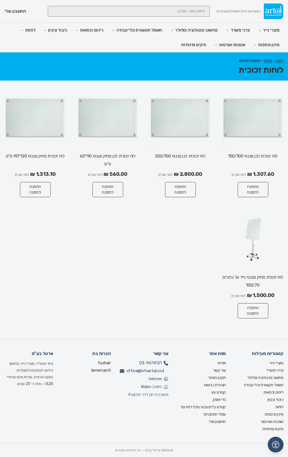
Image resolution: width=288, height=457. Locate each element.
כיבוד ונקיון (57, 30)
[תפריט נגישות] (276, 444)
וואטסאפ (155, 378)
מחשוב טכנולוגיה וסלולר (196, 30)
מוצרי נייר (271, 30)
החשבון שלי (217, 421)
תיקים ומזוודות (193, 44)
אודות (221, 363)
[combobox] (129, 11)
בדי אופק (219, 399)
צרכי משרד (240, 30)
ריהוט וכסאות (92, 30)
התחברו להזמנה (253, 189)
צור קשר (219, 370)
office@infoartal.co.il (145, 371)
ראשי (280, 60)
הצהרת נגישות (215, 385)
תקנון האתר (217, 377)
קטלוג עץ (219, 392)
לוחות (30, 30)
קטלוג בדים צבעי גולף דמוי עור (203, 407)
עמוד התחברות (215, 414)
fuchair (104, 363)
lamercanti (101, 370)
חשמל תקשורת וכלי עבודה (139, 30)
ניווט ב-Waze (151, 386)
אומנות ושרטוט (232, 44)
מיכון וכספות (269, 44)
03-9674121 (150, 363)
